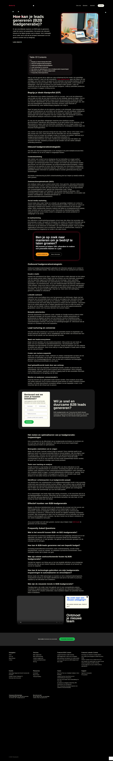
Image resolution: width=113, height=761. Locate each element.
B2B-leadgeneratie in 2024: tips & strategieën (67, 656)
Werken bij (12, 5)
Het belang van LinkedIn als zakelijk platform (91, 654)
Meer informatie (55, 254)
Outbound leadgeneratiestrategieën (41, 65)
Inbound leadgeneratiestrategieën (41, 63)
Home (10, 654)
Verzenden (29, 422)
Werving (35, 661)
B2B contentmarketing (38, 656)
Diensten (85, 5)
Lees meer (17, 42)
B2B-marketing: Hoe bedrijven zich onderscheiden (68, 658)
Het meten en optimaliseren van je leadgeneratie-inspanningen (50, 69)
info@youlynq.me (21, 697)
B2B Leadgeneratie (37, 654)
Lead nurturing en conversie (39, 67)
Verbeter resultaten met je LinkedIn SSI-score (91, 659)
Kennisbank (35, 673)
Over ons (78, 5)
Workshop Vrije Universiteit (15, 678)
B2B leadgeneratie (63, 79)
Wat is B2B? (60, 661)
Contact (101, 5)
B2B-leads (76, 522)
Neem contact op (42, 254)
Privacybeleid (84, 674)
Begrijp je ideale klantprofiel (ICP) (41, 61)
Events (11, 671)
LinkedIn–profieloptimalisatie (39, 660)
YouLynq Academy (37, 676)
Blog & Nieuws (12, 658)
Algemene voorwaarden (86, 673)
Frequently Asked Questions (39, 72)
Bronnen (92, 5)
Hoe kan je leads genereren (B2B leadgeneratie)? (68, 660)
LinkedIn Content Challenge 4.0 (16, 676)
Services (35, 652)
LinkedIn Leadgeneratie (38, 658)
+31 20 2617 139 (12, 697)
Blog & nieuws (36, 674)
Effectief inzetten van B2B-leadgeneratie (43, 71)
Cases (59, 671)
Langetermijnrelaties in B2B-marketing (65, 654)
